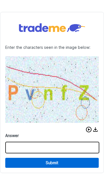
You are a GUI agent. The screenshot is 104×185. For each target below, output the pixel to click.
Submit (52, 162)
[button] (88, 129)
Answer (12, 135)
